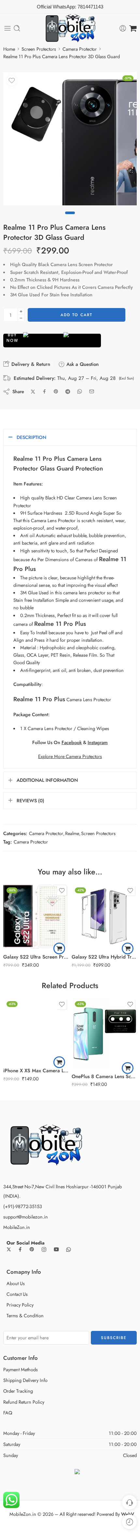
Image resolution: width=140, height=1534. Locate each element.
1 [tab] (70, 218)
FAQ (7, 1412)
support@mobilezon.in (25, 1216)
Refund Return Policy (23, 1402)
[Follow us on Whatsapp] (68, 1249)
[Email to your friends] (91, 391)
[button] (59, 948)
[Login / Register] (123, 28)
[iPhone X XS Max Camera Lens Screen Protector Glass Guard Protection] (35, 1030)
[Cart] (133, 28)
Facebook (72, 742)
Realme (72, 833)
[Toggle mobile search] (17, 28)
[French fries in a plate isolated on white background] (70, 138)
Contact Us (17, 1294)
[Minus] (21, 318)
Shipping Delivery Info (25, 1380)
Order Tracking (18, 1390)
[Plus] (21, 311)
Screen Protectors (38, 48)
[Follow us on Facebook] (20, 1249)
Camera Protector (80, 48)
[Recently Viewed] (129, 1522)
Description (31, 437)
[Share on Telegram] (67, 391)
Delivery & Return (30, 364)
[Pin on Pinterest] (56, 391)
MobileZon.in (16, 1227)
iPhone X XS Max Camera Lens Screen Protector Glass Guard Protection (35, 1070)
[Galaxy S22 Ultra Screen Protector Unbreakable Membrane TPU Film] (35, 916)
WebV (127, 1514)
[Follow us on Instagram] (44, 1249)
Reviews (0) (30, 800)
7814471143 (90, 6)
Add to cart (76, 315)
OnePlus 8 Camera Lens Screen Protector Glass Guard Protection (104, 1076)
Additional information (47, 780)
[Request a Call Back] (129, 1502)
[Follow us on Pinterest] (32, 1249)
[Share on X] (33, 391)
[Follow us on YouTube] (56, 1249)
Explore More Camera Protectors (70, 756)
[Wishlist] (12, 80)
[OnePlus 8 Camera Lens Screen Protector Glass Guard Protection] (104, 1033)
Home (9, 48)
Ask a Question (82, 364)
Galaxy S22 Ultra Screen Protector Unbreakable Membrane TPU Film (35, 956)
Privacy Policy (20, 1304)
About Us (16, 1283)
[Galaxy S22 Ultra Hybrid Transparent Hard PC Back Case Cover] (104, 916)
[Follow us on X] (9, 1249)
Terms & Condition (25, 1315)
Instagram (98, 742)
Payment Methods (20, 1369)
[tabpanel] (70, 140)
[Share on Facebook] (44, 391)
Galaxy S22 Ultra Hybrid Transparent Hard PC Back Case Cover (104, 956)
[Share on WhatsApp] (79, 391)
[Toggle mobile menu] (7, 28)
